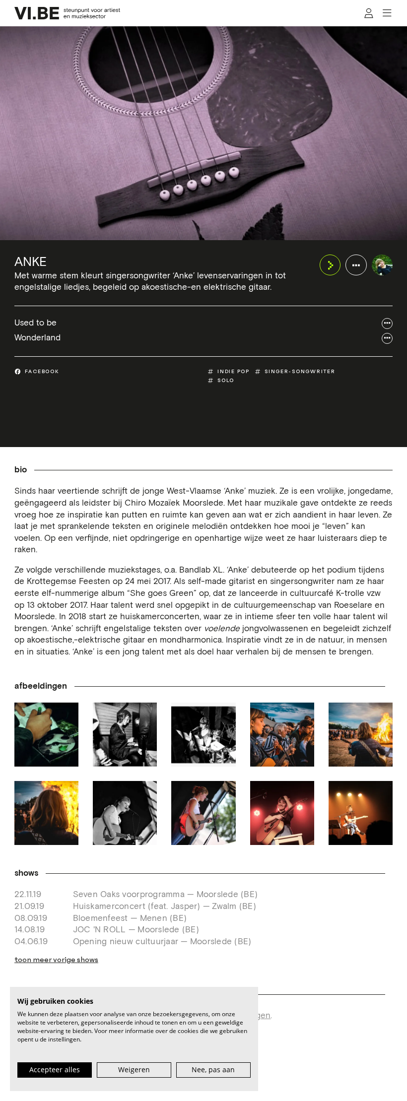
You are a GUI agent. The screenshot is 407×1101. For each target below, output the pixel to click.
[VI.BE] (67, 13)
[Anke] (382, 265)
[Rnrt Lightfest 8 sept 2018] (282, 735)
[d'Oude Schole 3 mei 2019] (282, 813)
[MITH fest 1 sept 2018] (125, 813)
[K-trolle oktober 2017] (46, 735)
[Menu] (387, 13)
